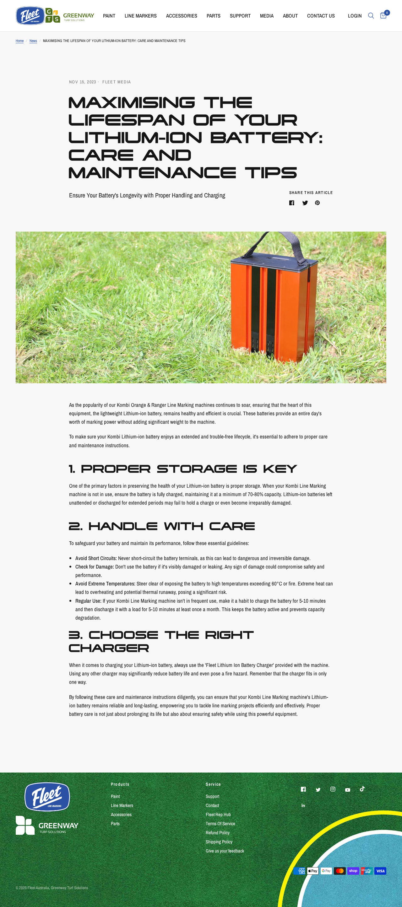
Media (267, 15)
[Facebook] (308, 789)
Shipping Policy (219, 841)
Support (240, 15)
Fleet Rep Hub (218, 814)
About (290, 15)
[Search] (371, 15)
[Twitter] (322, 790)
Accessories (181, 15)
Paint (109, 15)
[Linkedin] (308, 805)
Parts (213, 15)
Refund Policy (218, 832)
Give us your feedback (225, 850)
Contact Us (321, 15)
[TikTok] (367, 789)
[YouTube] (352, 790)
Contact (212, 805)
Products (120, 784)
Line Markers (141, 15)
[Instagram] (337, 789)
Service (213, 784)
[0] (381, 15)
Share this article (311, 193)
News (33, 40)
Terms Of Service (220, 823)
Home (20, 40)
